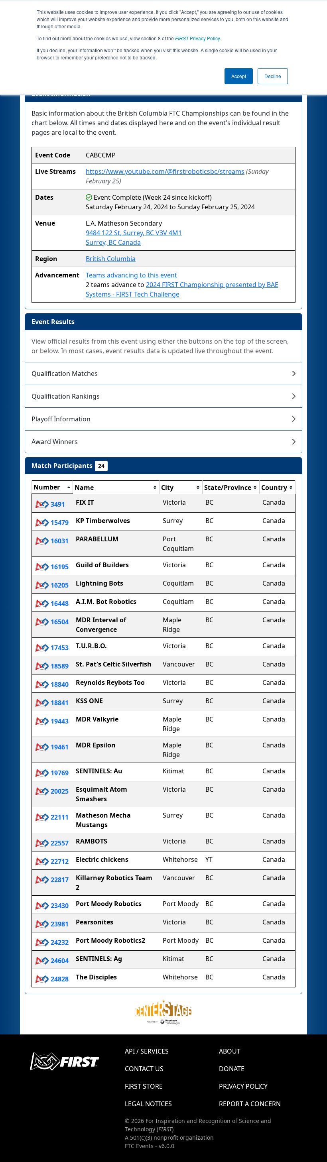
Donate (231, 1068)
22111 (59, 817)
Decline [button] (272, 76)
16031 (59, 541)
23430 (59, 905)
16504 (59, 621)
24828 (59, 979)
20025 (59, 791)
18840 (59, 684)
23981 (59, 924)
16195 (59, 566)
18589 (59, 666)
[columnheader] (52, 487)
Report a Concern (250, 1103)
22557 (59, 843)
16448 (59, 603)
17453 (59, 647)
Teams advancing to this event (131, 275)
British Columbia (111, 258)
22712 (59, 861)
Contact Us (144, 1068)
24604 (59, 960)
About (229, 1051)
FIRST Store (144, 1086)
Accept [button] (238, 76)
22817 (59, 879)
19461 (59, 747)
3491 (57, 504)
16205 (59, 585)
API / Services (147, 1051)
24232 (59, 942)
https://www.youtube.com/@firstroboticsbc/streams (165, 171)
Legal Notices (148, 1103)
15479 (59, 522)
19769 (59, 773)
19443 (59, 721)
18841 (59, 702)
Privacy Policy (197, 38)
